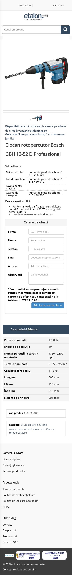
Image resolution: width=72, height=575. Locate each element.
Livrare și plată (11, 459)
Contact (7, 524)
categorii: (14, 424)
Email (11, 257)
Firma (12, 231)
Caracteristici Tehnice (23, 329)
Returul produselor (14, 471)
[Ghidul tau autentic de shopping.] (9, 555)
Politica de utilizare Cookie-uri (20, 500)
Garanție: (11, 134)
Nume (12, 240)
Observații (15, 274)
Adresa (12, 266)
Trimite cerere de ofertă (48, 305)
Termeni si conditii (13, 489)
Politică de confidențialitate (19, 495)
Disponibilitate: (15, 126)
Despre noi (9, 530)
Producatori (10, 536)
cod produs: (16, 413)
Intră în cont (58, 5)
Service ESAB (10, 542)
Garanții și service (13, 465)
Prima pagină (25, 5)
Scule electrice (29, 424)
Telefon (13, 249)
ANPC (6, 506)
